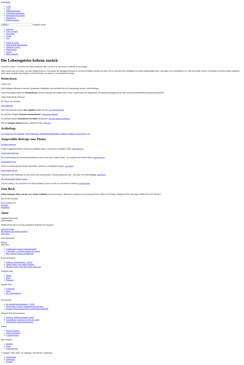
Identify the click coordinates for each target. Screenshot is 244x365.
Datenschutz (11, 357)
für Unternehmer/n (13, 293)
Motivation (35, 134)
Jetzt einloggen (7, 106)
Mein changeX (12, 54)
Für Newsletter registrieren (59, 119)
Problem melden (12, 20)
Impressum (10, 359)
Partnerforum (11, 49)
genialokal (5, 207)
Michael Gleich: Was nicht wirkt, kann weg (23, 267)
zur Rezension (84, 183)
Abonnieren (11, 18)
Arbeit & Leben (12, 43)
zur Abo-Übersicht (56, 110)
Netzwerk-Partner (13, 333)
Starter (8, 275)
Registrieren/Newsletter (15, 16)
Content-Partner (12, 335)
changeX (9, 29)
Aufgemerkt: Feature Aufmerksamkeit (21, 249)
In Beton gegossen (8, 144)
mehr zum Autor (7, 229)
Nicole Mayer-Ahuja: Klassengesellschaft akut (24, 306)
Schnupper (10, 289)
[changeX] (5, 2)
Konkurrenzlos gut (8, 162)
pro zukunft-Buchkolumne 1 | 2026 (20, 304)
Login (8, 6)
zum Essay (69, 166)
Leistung (63, 134)
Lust (88, 134)
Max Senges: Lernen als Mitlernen (20, 254)
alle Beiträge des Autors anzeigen (14, 231)
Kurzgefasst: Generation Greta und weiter (23, 320)
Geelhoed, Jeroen (74, 134)
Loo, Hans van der (8, 134)
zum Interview (78, 149)
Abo (8, 38)
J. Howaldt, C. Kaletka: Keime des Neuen (23, 251)
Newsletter (10, 34)
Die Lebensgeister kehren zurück (14, 179)
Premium (9, 280)
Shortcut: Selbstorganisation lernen (20, 317)
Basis (8, 278)
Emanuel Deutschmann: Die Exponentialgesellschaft (27, 309)
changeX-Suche (39, 25)
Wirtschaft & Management (16, 45)
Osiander (4, 205)
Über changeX (12, 31)
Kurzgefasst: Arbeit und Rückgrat (19, 322)
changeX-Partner (13, 331)
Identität (9, 344)
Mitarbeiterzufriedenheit (49, 134)
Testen (8, 36)
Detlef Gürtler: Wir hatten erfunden (20, 264)
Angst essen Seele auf (10, 153)
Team (8, 346)
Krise (84, 134)
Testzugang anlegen (50, 114)
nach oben (5, 234)
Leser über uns (12, 348)
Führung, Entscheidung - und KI (19, 262)
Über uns (47, 123)
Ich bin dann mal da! (9, 170)
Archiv (9, 52)
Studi (8, 291)
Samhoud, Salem (23, 134)
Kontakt (9, 362)
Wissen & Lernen (13, 47)
